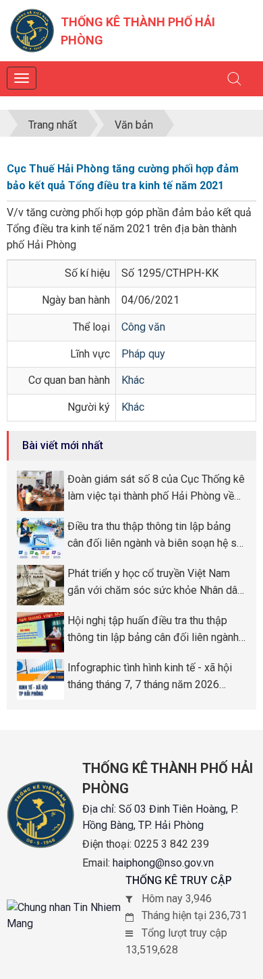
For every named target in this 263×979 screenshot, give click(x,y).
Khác (132, 380)
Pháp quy (143, 353)
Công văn (143, 326)
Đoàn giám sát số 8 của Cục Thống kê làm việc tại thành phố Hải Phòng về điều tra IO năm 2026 (156, 489)
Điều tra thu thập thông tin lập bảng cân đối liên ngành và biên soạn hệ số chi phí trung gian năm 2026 (155, 536)
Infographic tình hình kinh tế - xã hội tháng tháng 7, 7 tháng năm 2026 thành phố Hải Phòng (149, 677)
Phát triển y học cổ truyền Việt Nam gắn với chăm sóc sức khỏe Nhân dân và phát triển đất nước (155, 583)
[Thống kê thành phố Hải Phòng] (32, 30)
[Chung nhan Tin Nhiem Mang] (66, 916)
